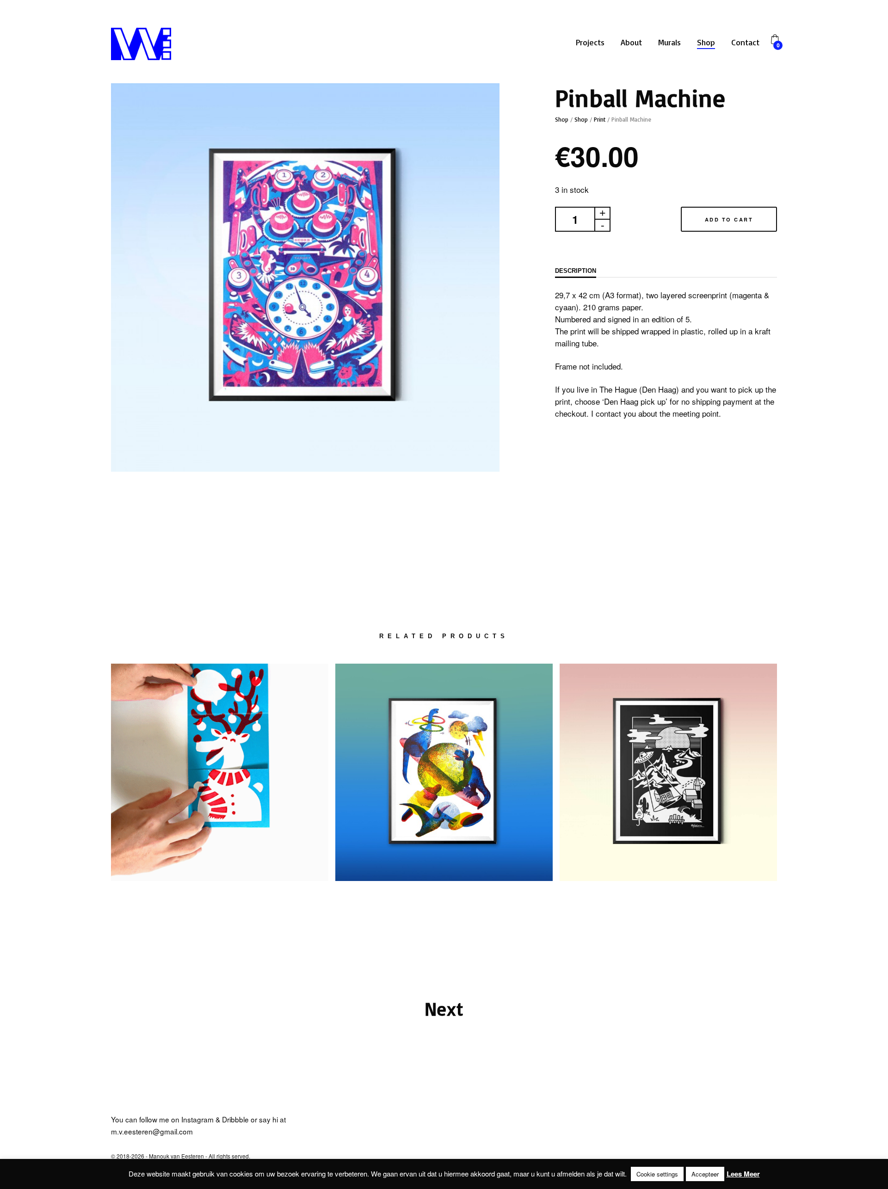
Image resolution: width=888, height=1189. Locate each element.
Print (599, 119)
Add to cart (729, 219)
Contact (745, 42)
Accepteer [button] (705, 1174)
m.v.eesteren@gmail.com (152, 1131)
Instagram (197, 1119)
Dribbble (235, 1119)
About (631, 42)
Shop (706, 42)
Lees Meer (743, 1174)
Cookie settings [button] (657, 1174)
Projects (590, 42)
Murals (669, 42)
